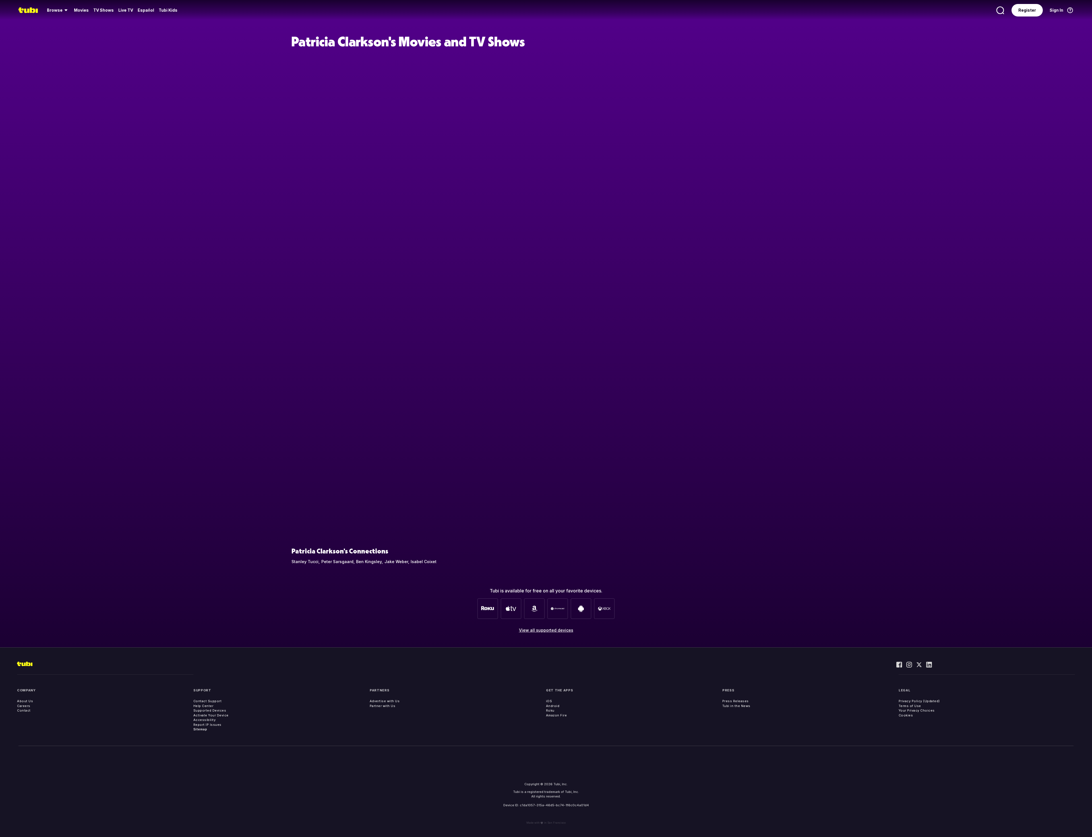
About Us (25, 701)
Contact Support (207, 701)
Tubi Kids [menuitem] (168, 10)
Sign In (1056, 10)
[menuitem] (58, 10)
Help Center (203, 706)
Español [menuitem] (146, 10)
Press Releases (735, 701)
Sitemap (200, 729)
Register (1027, 10)
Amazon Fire (556, 715)
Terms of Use (910, 706)
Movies (81, 10)
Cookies (906, 715)
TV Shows (103, 10)
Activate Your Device (211, 715)
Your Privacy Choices (917, 710)
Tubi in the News (736, 706)
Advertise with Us (385, 701)
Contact (24, 710)
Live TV (125, 10)
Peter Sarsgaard (337, 561)
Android (553, 706)
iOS (549, 701)
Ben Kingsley (369, 561)
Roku (550, 710)
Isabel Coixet (424, 561)
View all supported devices (546, 630)
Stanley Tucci (304, 561)
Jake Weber (396, 561)
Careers (23, 706)
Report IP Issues (207, 725)
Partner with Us (383, 706)
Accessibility (204, 720)
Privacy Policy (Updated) (919, 701)
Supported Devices (209, 710)
